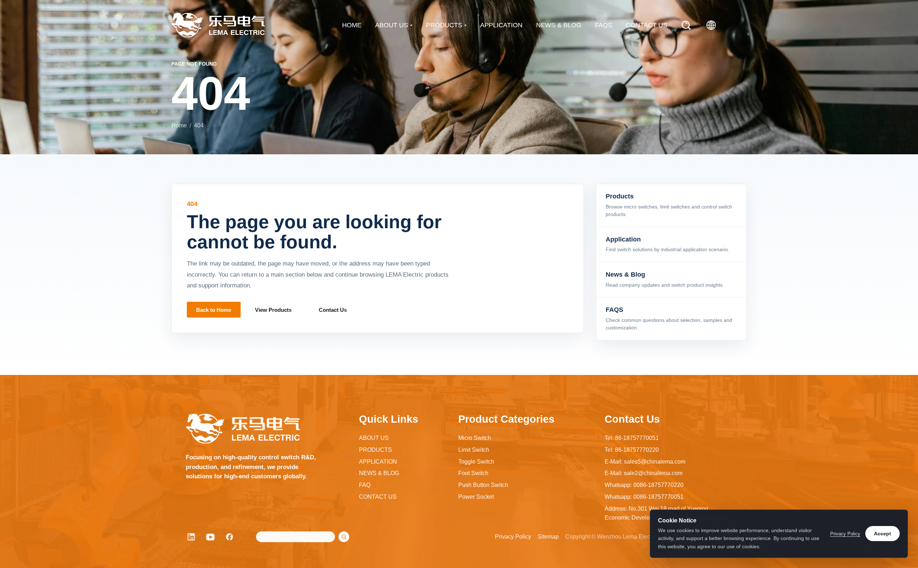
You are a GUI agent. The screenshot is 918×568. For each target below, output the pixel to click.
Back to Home (213, 310)
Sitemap (548, 537)
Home (179, 125)
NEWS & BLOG (558, 25)
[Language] (711, 25)
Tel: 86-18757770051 (632, 438)
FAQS (603, 25)
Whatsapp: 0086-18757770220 (644, 485)
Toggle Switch (476, 462)
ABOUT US (391, 25)
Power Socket (476, 497)
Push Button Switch (483, 485)
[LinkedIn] (191, 536)
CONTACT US (646, 25)
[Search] (686, 25)
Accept (882, 533)
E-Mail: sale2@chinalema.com (643, 473)
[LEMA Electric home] (218, 25)
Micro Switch (474, 438)
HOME (351, 25)
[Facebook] (229, 536)
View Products (273, 310)
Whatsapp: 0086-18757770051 (644, 497)
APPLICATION (501, 25)
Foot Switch (473, 473)
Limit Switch (473, 450)
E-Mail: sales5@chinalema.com (645, 462)
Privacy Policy (513, 537)
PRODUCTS (444, 25)
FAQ (364, 485)
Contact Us (333, 310)
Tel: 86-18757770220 (632, 450)
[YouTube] (210, 536)
